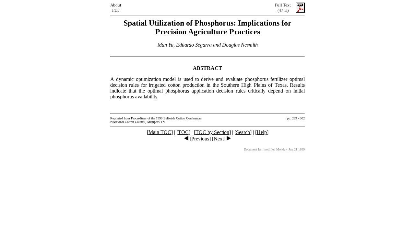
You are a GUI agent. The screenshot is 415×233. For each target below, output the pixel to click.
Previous (200, 138)
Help (262, 132)
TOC (183, 132)
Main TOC (159, 132)
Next (219, 138)
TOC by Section (212, 132)
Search (243, 132)
